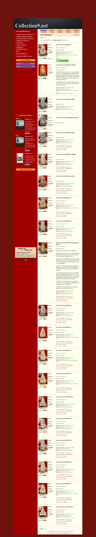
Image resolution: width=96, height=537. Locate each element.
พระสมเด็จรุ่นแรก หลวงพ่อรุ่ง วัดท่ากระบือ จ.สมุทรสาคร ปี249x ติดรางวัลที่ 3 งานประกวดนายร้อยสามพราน (30, 159)
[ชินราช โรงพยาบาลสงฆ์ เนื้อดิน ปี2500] (42, 55)
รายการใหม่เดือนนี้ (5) (25, 63)
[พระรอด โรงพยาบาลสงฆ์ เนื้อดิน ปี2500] (42, 231)
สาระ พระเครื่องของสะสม (26, 60)
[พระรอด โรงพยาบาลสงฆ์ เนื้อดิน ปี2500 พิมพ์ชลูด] (42, 75)
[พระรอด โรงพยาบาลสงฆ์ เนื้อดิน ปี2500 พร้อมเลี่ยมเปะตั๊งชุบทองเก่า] (42, 253)
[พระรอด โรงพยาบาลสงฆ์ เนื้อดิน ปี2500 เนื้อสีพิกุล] (42, 164)
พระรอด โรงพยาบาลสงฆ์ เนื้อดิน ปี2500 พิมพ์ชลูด (66, 65)
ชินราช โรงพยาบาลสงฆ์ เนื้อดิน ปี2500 (63, 44)
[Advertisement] (48, 9)
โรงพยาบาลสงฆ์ (67, 53)
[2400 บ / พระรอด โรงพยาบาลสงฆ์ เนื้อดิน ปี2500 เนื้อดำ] (42, 125)
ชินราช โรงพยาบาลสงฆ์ (68, 52)
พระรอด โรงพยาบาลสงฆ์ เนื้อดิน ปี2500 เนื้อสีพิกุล (66, 154)
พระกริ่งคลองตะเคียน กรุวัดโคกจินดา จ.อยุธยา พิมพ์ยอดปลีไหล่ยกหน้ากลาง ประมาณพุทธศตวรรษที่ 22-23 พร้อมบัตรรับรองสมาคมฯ (30, 126)
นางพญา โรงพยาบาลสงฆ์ (69, 404)
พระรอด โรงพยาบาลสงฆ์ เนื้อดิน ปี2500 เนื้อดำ (65, 99)
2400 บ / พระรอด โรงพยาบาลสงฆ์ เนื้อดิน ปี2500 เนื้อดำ (67, 117)
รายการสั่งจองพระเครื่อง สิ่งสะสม (25, 66)
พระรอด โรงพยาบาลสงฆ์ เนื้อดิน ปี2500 (64, 221)
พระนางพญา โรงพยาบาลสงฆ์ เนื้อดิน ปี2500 (65, 396)
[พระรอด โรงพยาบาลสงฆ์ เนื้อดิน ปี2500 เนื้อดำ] (42, 108)
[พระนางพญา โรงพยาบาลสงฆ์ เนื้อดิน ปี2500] (42, 407)
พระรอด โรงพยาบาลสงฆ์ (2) (67, 93)
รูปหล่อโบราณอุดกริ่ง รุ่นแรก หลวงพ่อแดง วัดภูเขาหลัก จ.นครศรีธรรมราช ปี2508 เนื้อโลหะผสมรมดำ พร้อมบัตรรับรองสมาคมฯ (30, 143)
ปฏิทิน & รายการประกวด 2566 (26, 169)
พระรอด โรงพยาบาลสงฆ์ (69, 87)
